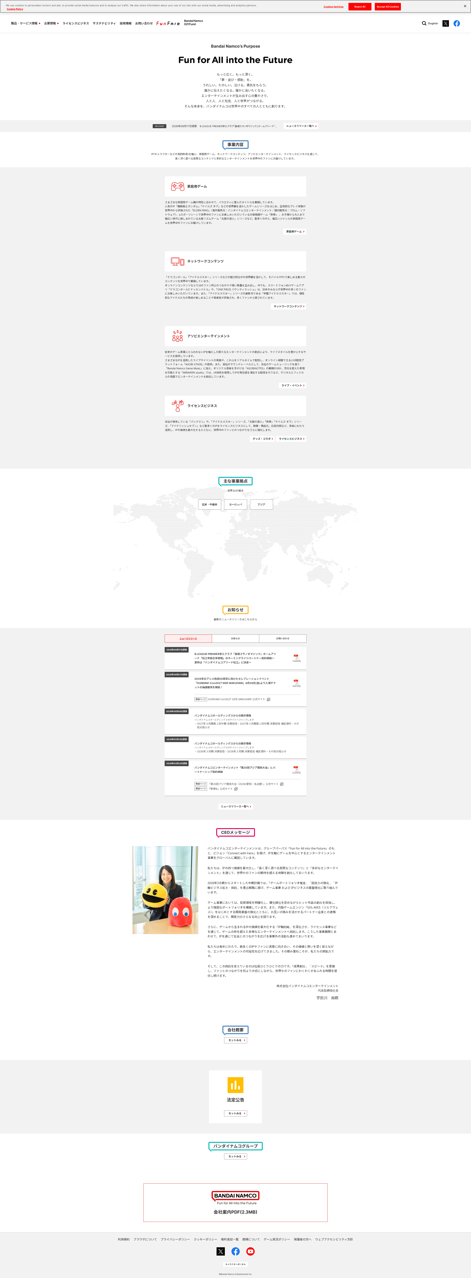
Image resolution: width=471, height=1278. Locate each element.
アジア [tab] (261, 504)
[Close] (465, 6)
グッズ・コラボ (262, 438)
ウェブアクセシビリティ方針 (334, 1239)
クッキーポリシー (205, 1239)
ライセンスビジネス (76, 23)
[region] (235, 6)
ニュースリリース (188, 638)
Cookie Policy (15, 9)
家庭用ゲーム (294, 231)
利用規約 (124, 1239)
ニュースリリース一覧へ (300, 125)
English (433, 23)
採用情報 (126, 23)
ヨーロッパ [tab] (235, 504)
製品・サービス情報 (24, 23)
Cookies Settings (333, 6)
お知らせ (235, 638)
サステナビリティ (104, 23)
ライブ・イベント (291, 385)
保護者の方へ (302, 1239)
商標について (251, 1239)
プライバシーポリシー (175, 1239)
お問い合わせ (144, 23)
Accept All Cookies (388, 6)
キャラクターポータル (235, 1264)
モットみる (235, 1040)
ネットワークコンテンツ (288, 306)
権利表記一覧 (230, 1239)
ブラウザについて (145, 1239)
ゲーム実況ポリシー (277, 1239)
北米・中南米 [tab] (209, 504)
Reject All (359, 6)
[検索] (424, 23)
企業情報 (50, 23)
